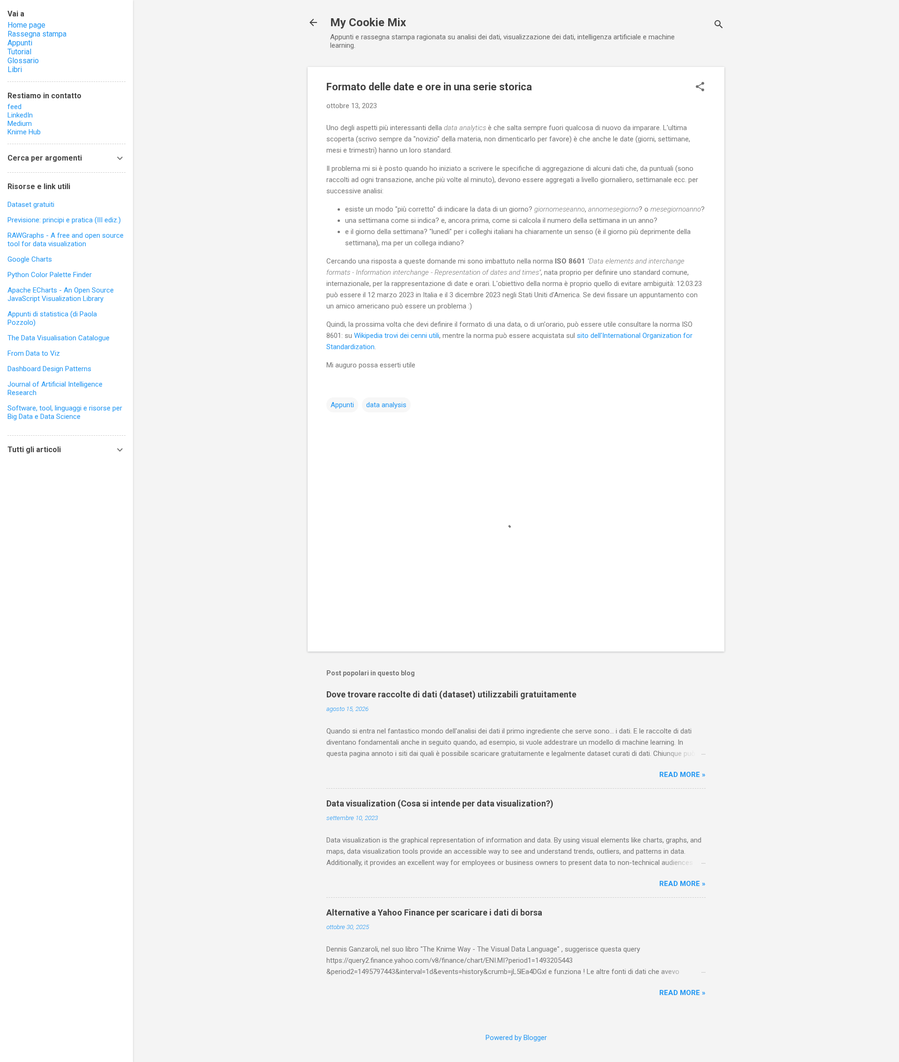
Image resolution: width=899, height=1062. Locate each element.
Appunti (342, 405)
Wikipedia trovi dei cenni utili (396, 335)
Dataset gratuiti (30, 204)
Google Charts (29, 259)
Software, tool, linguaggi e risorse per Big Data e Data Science (64, 412)
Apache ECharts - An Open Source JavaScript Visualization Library (60, 294)
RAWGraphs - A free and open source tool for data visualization (65, 239)
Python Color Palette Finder (49, 275)
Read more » (682, 774)
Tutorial (19, 51)
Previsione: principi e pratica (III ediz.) (64, 220)
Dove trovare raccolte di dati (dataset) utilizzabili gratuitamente (451, 694)
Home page (26, 25)
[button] (700, 87)
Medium (19, 123)
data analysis (386, 405)
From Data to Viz (33, 353)
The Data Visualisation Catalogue (58, 338)
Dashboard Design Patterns (49, 369)
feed (14, 107)
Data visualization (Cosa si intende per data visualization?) (439, 803)
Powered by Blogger (516, 1037)
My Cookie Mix (368, 22)
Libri (14, 69)
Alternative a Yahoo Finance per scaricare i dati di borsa (434, 912)
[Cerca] (718, 25)
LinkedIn (20, 115)
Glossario (23, 60)
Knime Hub (24, 132)
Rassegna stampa (36, 33)
